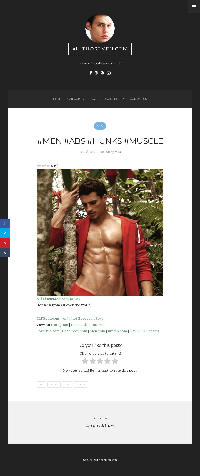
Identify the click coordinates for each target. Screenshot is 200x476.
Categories (75, 98)
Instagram (59, 324)
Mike (118, 152)
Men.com (97, 331)
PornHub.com (48, 331)
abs (41, 384)
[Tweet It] (5, 233)
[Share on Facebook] (5, 223)
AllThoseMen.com (100, 49)
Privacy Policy (113, 98)
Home (57, 98)
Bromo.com (117, 331)
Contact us (138, 98)
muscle (81, 384)
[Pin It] (5, 243)
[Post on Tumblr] (5, 252)
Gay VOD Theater (144, 331)
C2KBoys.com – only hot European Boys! (70, 318)
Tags (93, 98)
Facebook (79, 324)
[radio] (85, 362)
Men (100, 125)
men (67, 384)
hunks (54, 384)
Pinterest (97, 324)
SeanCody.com (74, 331)
